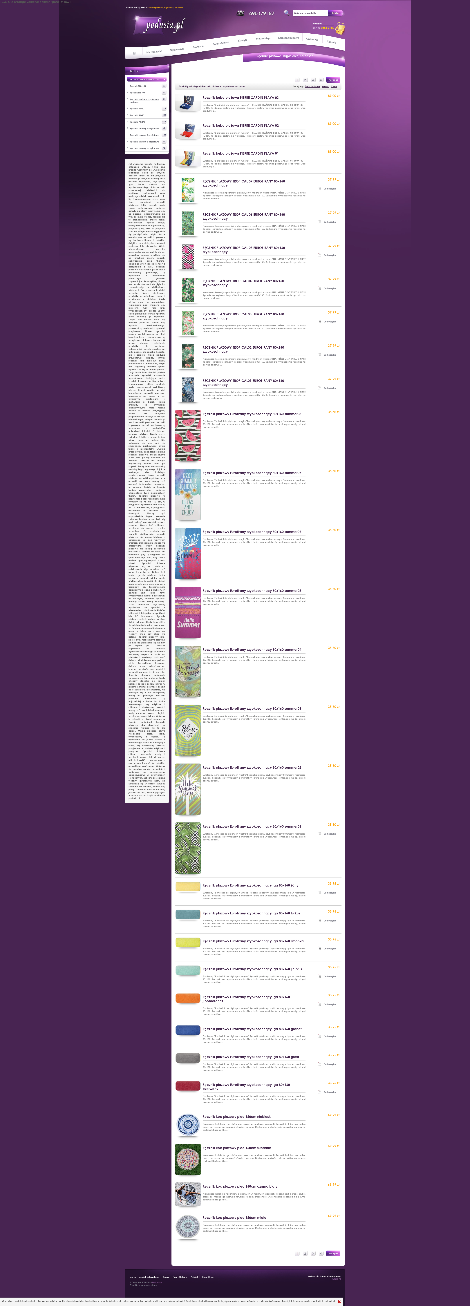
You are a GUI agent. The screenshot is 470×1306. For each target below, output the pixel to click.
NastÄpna (333, 80)
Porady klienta (220, 43)
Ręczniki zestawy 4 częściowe (148, 134)
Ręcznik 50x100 (147, 92)
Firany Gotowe (180, 1277)
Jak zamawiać (154, 51)
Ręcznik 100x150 (147, 85)
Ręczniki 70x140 (148, 121)
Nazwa (325, 86)
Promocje (198, 46)
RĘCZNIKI (141, 7)
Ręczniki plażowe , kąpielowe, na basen (165, 7)
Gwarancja (312, 39)
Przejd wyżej (147, 80)
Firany (166, 1277)
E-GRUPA (336, 1279)
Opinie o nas (177, 49)
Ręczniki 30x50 (148, 108)
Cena (334, 86)
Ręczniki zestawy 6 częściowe (147, 148)
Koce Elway (208, 1277)
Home (134, 53)
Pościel (194, 1277)
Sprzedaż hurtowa (288, 37)
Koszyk (242, 40)
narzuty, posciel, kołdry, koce (144, 1277)
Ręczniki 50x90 (148, 115)
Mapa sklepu (264, 38)
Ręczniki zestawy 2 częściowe (147, 128)
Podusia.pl (130, 7)
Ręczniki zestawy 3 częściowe (147, 141)
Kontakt (332, 42)
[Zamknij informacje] (339, 1302)
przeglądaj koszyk (340, 28)
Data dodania (312, 86)
